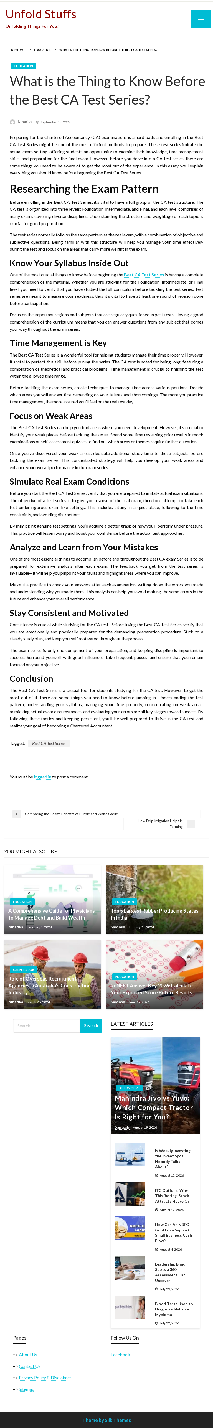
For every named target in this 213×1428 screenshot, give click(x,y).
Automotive (129, 1088)
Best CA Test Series (48, 743)
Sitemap (26, 1389)
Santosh (118, 927)
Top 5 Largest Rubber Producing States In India (155, 914)
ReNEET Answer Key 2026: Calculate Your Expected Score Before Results (152, 989)
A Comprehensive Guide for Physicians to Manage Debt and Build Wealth (51, 914)
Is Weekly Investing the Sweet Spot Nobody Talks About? (173, 1158)
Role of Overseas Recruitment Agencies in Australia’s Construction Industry (49, 986)
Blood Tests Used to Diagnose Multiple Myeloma (174, 1309)
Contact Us (29, 1366)
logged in (42, 776)
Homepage (18, 50)
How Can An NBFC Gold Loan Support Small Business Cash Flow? (173, 1232)
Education (43, 50)
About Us (28, 1354)
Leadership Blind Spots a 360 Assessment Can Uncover (170, 1272)
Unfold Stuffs (41, 13)
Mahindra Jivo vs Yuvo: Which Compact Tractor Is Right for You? (154, 1107)
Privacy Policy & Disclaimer (45, 1377)
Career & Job (23, 969)
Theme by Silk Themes (106, 1420)
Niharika (25, 121)
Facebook (120, 1354)
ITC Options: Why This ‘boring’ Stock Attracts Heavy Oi (172, 1195)
